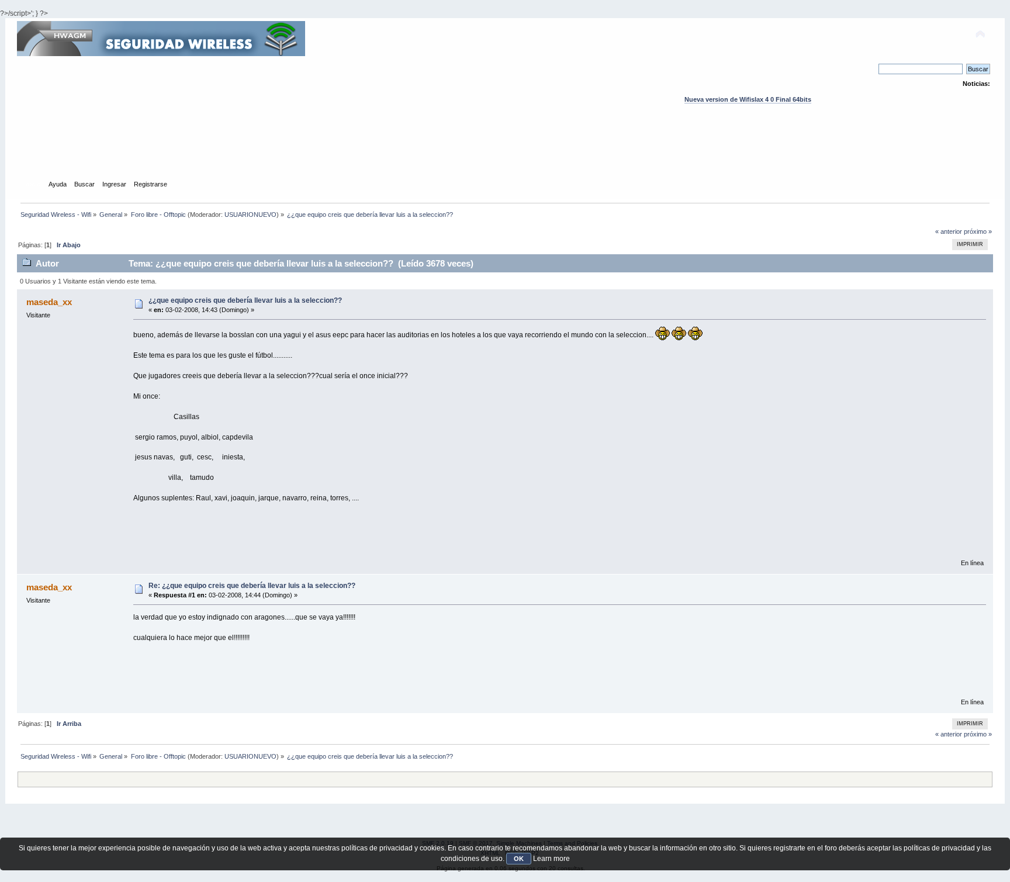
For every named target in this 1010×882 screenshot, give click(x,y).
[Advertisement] (505, 152)
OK (519, 858)
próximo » (978, 231)
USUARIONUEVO (250, 214)
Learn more (551, 859)
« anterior (948, 231)
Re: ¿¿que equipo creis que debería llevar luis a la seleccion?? (251, 586)
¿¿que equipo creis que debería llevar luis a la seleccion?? (245, 300)
